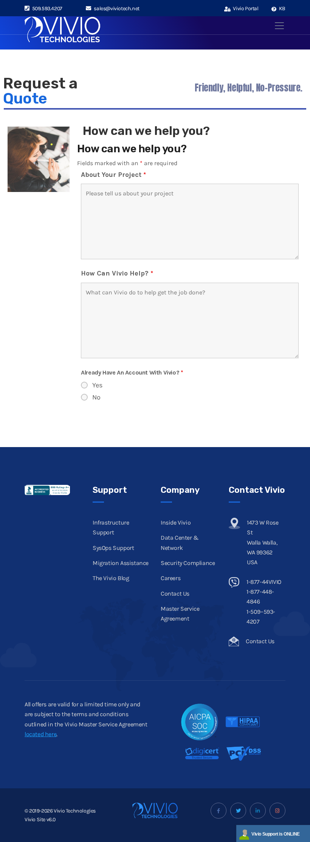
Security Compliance (188, 562)
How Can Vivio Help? (117, 273)
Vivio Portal (245, 8)
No (96, 397)
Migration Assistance (121, 562)
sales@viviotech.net (116, 8)
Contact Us (175, 593)
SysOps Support (113, 547)
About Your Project (113, 174)
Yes (97, 385)
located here (40, 734)
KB (281, 8)
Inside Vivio (176, 522)
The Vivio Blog (111, 578)
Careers (170, 578)
